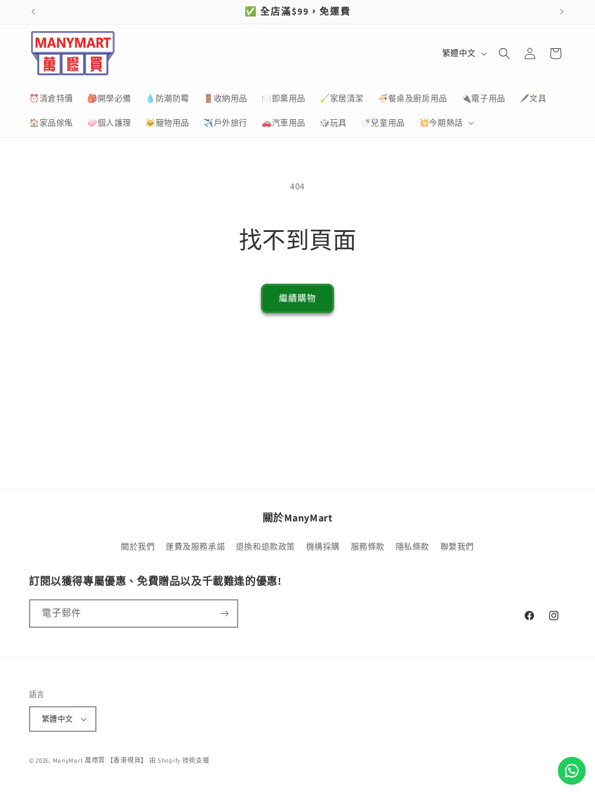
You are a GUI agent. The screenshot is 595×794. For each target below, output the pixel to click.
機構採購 (323, 546)
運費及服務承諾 (195, 546)
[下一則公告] (562, 12)
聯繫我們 (457, 546)
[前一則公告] (33, 12)
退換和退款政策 (265, 546)
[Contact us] (572, 771)
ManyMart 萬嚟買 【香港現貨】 (100, 760)
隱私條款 (412, 546)
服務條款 (368, 546)
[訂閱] (224, 613)
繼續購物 (297, 297)
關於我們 (138, 546)
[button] (445, 122)
